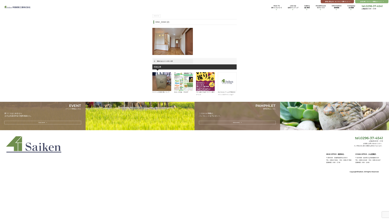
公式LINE (371, 1)
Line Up (293, 6)
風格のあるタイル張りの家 (165, 61)
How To (276, 6)
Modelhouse (321, 6)
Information (336, 6)
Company (351, 6)
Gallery (307, 6)
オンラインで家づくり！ (337, 1)
